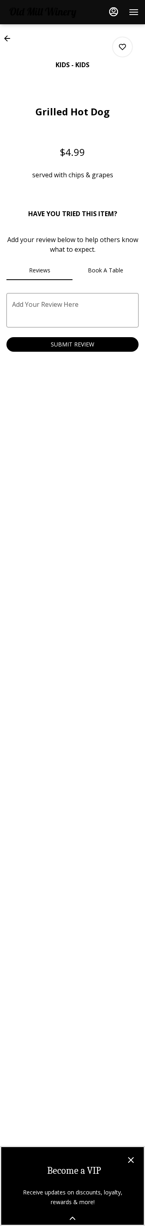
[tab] (39, 270)
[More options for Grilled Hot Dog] (122, 47)
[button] (9, 38)
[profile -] (113, 12)
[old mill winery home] (42, 12)
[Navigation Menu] (134, 12)
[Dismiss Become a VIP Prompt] (131, 1160)
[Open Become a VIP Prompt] (72, 1218)
